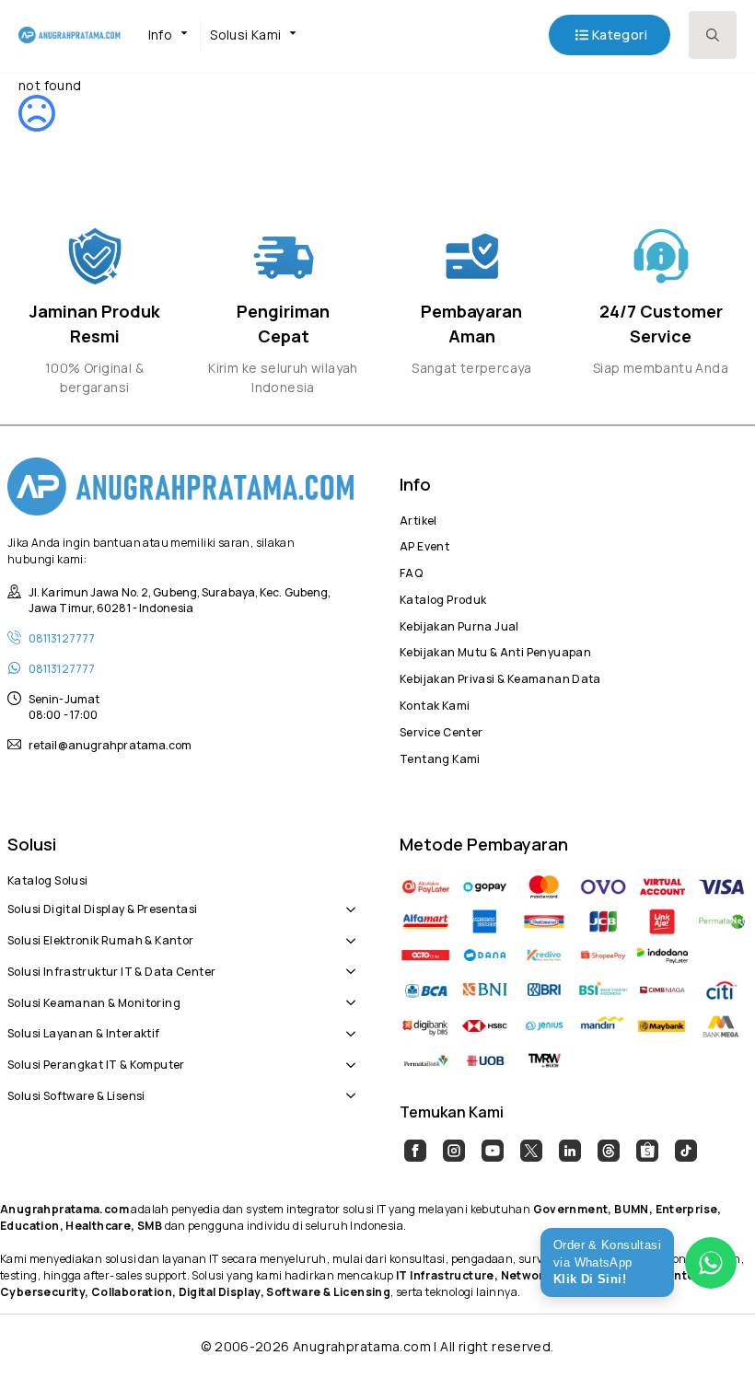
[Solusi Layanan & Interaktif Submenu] (347, 1024)
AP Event (424, 544)
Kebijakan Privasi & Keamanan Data (500, 676)
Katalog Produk (443, 597)
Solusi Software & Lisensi (76, 1093)
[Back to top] (709, 1332)
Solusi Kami (245, 34)
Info (160, 34)
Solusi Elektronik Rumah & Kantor (100, 938)
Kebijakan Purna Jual (459, 624)
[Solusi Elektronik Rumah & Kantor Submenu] (347, 930)
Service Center (441, 729)
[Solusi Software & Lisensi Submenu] (347, 1086)
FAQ (411, 570)
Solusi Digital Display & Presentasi (102, 906)
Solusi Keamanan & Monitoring (93, 1000)
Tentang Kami (440, 756)
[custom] (415, 1150)
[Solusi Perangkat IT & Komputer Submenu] (347, 1055)
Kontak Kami (435, 703)
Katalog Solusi (47, 878)
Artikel (418, 518)
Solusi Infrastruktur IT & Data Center (111, 969)
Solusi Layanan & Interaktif (83, 1030)
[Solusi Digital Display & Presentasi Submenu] (347, 899)
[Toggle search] (713, 35)
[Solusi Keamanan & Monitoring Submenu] (347, 993)
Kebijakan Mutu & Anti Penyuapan (495, 649)
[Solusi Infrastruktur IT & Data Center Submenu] (347, 962)
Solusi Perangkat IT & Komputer (96, 1062)
